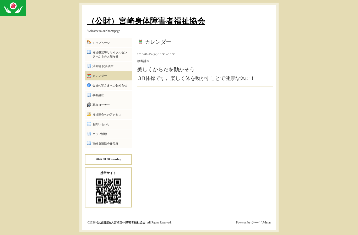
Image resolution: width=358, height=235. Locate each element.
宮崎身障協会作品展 (105, 143)
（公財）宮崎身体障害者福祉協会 (146, 21)
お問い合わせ (101, 124)
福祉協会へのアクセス (107, 114)
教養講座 (98, 95)
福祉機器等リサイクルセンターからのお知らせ (110, 54)
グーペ (255, 222)
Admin (266, 222)
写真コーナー (101, 104)
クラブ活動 (100, 133)
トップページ (101, 42)
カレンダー (100, 75)
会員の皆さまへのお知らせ (110, 85)
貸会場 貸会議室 (103, 66)
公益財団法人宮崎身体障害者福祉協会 (120, 222)
